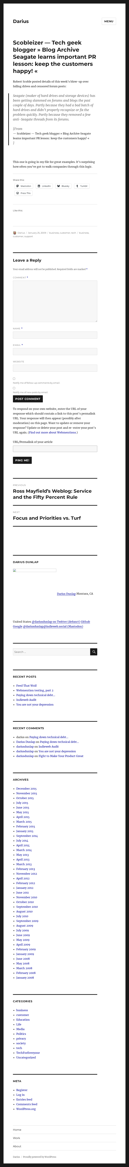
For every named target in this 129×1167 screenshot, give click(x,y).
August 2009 (24, 925)
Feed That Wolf (26, 685)
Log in (20, 1094)
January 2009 (25, 954)
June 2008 (23, 958)
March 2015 (24, 821)
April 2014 (23, 845)
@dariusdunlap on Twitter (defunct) (56, 621)
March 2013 (24, 864)
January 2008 (25, 977)
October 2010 (25, 902)
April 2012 (23, 878)
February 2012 (25, 883)
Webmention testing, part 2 (34, 690)
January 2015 (24, 831)
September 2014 (27, 836)
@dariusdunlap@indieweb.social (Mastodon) (53, 626)
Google (17, 626)
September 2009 (27, 921)
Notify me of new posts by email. (30, 392)
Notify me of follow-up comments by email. (36, 382)
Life (18, 1024)
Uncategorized (26, 1057)
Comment (20, 277)
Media (20, 1029)
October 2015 (25, 798)
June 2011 (22, 892)
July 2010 (22, 916)
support (28, 236)
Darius (21, 21)
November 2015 (26, 793)
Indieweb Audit (26, 699)
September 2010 (27, 906)
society (21, 1043)
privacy (21, 1038)
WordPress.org (26, 1109)
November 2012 (26, 873)
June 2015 (22, 807)
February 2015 (25, 826)
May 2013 (22, 854)
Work (16, 1138)
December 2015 (26, 788)
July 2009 (22, 930)
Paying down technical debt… (35, 695)
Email (18, 345)
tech (73, 232)
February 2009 (26, 949)
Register (21, 1090)
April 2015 (23, 817)
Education (23, 1019)
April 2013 (22, 859)
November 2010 (26, 897)
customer (65, 232)
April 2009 (23, 944)
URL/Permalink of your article (33, 442)
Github (85, 621)
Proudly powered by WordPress (39, 1157)
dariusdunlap (25, 746)
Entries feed (24, 1099)
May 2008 (22, 963)
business (54, 232)
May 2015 (22, 812)
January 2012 (24, 888)
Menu (109, 21)
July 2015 (22, 802)
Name (18, 328)
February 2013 (25, 869)
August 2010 (24, 911)
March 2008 (24, 968)
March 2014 (24, 850)
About (17, 1146)
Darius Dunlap (66, 593)
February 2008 (26, 973)
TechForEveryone (28, 1052)
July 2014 (22, 840)
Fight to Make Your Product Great (61, 756)
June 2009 (23, 935)
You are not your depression (35, 704)
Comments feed (26, 1104)
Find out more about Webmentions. (53, 432)
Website (18, 361)
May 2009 (23, 939)
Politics (21, 1034)
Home (17, 1129)
